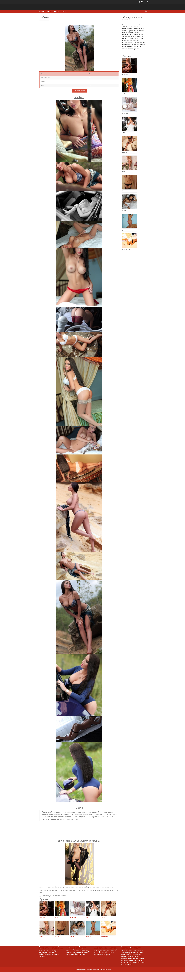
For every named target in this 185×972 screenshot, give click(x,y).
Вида (41, 936)
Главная (42, 11)
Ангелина (73, 917)
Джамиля (88, 936)
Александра (104, 936)
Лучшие (49, 11)
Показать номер (79, 91)
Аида (56, 917)
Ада (87, 917)
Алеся (72, 936)
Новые (56, 11)
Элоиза (57, 936)
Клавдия (42, 917)
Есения (103, 917)
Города (63, 11)
